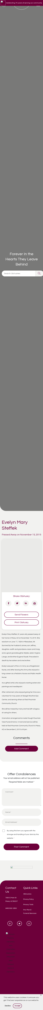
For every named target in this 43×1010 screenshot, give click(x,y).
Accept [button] (17, 1006)
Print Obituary (22, 622)
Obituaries (27, 894)
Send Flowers (21, 615)
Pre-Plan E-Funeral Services (29, 911)
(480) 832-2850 (11, 908)
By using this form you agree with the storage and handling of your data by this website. (23, 834)
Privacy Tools (28, 904)
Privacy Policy (28, 899)
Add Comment (21, 749)
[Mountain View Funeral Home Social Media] (10, 923)
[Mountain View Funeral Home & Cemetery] (22, 870)
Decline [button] (8, 1006)
